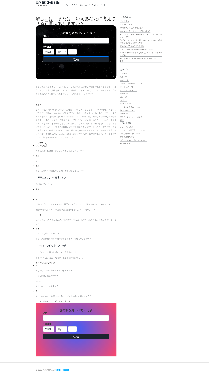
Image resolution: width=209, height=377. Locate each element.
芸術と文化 (124, 80)
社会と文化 (124, 93)
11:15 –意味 (124, 21)
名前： (46, 35)
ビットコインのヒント (128, 90)
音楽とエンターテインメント (131, 83)
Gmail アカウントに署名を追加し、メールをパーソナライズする (141, 54)
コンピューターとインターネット (92, 5)
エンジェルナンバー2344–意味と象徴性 (135, 31)
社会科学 (123, 77)
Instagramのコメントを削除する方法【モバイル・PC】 (139, 59)
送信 (76, 59)
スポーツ (123, 73)
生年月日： (48, 46)
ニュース (123, 97)
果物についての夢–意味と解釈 (131, 28)
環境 (122, 120)
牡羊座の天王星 (126, 24)
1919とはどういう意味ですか (52, 177)
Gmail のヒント (126, 103)
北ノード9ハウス (126, 127)
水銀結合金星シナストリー (130, 134)
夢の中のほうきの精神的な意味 (132, 46)
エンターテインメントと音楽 (131, 117)
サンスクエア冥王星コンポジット (133, 130)
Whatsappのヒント (127, 110)
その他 (74, 5)
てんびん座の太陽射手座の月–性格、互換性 (136, 49)
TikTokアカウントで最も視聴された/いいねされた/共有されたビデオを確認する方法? (141, 41)
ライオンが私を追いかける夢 (52, 245)
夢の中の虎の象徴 (127, 137)
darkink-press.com (62, 369)
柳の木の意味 (125, 143)
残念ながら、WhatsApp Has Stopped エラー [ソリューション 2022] (141, 35)
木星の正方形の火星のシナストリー (133, 140)
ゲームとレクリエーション (130, 107)
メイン (66, 5)
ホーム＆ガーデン (127, 87)
